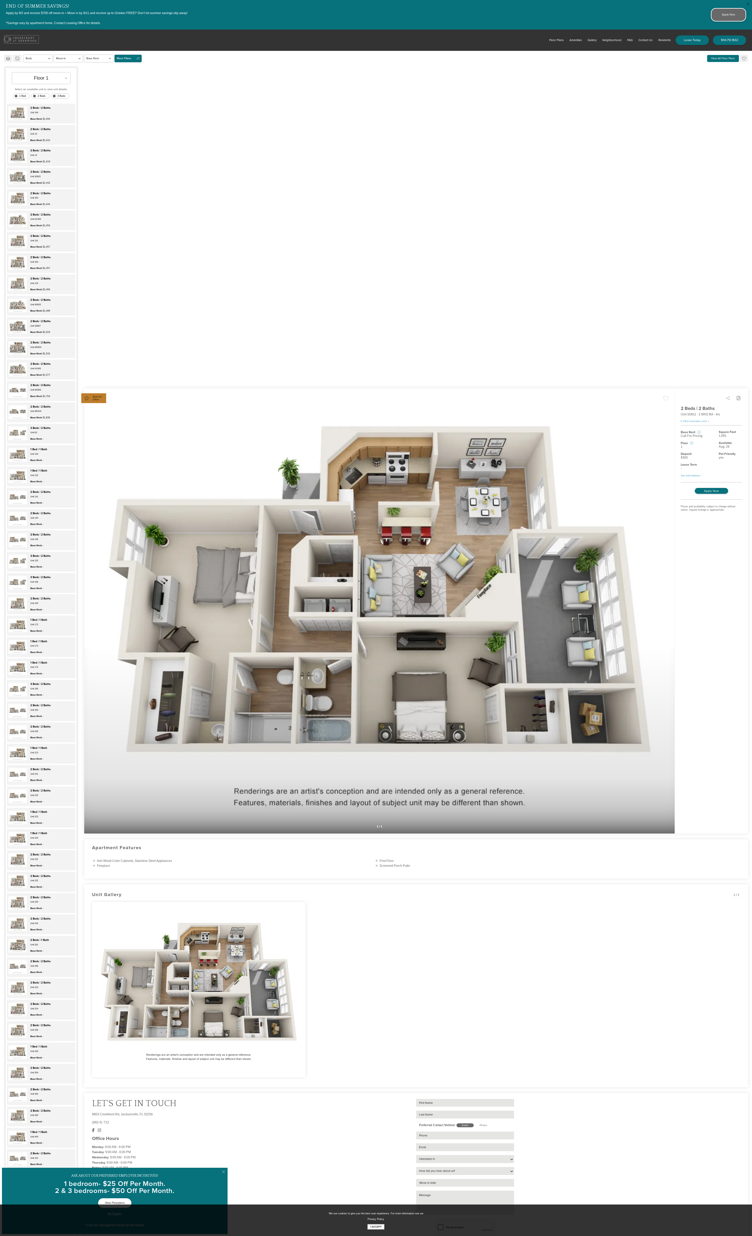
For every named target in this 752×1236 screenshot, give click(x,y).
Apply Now (711, 490)
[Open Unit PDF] (738, 398)
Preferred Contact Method (437, 1125)
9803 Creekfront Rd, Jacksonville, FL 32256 (122, 1114)
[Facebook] (93, 1130)
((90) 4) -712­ (100, 1122)
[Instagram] (99, 1130)
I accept (376, 1226)
